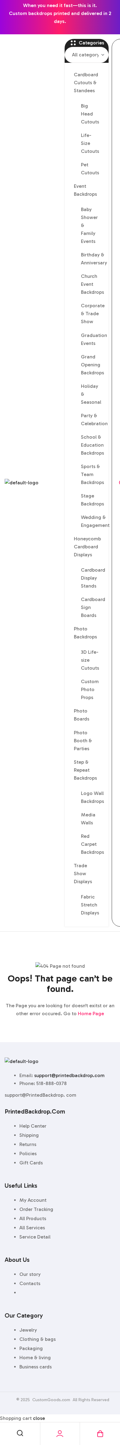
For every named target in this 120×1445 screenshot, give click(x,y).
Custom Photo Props (90, 689)
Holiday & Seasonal (91, 394)
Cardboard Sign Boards (93, 607)
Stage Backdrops (92, 500)
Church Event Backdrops (92, 284)
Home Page (91, 1013)
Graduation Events (93, 339)
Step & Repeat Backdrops (85, 770)
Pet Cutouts (90, 169)
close (39, 1418)
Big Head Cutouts (90, 114)
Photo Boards (81, 715)
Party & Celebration (93, 419)
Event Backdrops (85, 190)
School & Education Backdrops (92, 445)
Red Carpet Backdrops (92, 844)
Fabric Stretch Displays (90, 905)
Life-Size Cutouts (90, 143)
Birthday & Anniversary (93, 259)
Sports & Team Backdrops (92, 474)
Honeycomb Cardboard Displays (87, 547)
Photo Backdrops (85, 633)
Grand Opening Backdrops (92, 365)
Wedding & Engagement (93, 521)
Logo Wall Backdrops (92, 797)
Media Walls (88, 819)
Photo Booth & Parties (83, 740)
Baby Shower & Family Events (89, 225)
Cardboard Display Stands (93, 578)
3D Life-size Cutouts (90, 660)
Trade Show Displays (83, 873)
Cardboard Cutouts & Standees (86, 82)
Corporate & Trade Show (93, 313)
